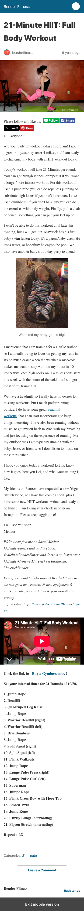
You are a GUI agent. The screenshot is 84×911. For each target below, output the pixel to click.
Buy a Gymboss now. (48, 673)
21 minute (29, 855)
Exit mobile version (42, 904)
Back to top (72, 890)
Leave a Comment (42, 870)
